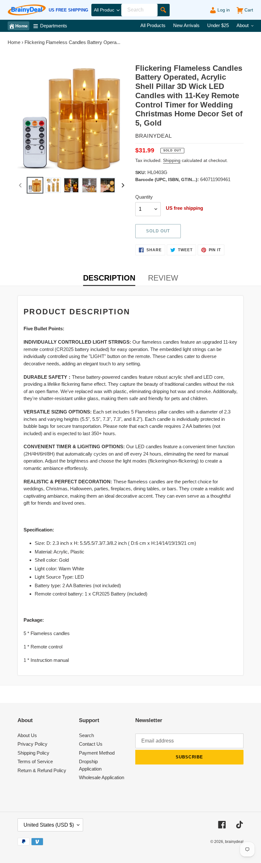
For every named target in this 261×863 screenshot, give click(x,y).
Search (86, 735)
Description (109, 278)
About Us (27, 735)
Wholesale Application (101, 777)
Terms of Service (35, 761)
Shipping (171, 160)
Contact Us (90, 744)
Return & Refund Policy (42, 770)
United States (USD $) (49, 825)
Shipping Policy (33, 753)
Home (14, 42)
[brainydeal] (27, 10)
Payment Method (97, 753)
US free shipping (68, 10)
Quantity (144, 197)
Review (163, 278)
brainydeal (234, 841)
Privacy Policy (32, 744)
